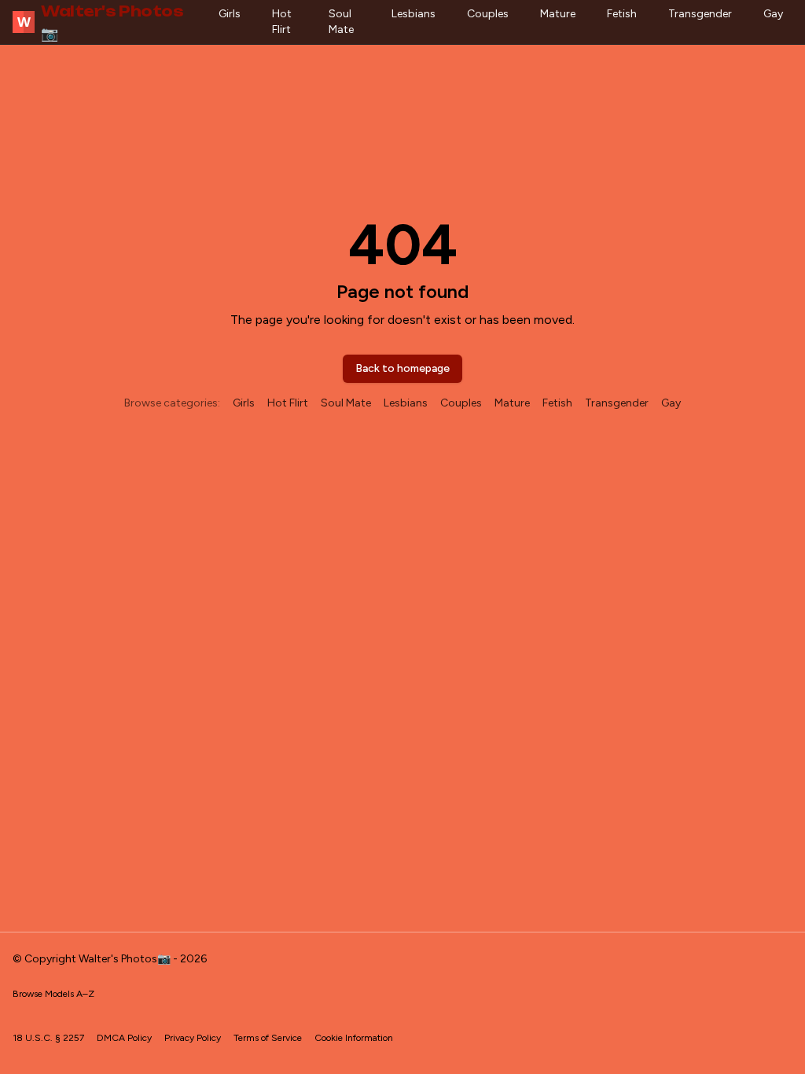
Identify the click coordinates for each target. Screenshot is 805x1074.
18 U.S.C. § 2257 (48, 1037)
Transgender (700, 13)
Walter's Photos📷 (100, 22)
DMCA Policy (124, 1037)
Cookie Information (353, 1037)
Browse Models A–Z (53, 993)
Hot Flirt (282, 21)
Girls (230, 13)
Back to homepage (402, 368)
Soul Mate (341, 21)
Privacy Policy (192, 1037)
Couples (488, 13)
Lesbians (413, 13)
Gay (773, 13)
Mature (557, 13)
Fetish (622, 13)
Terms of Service (267, 1037)
